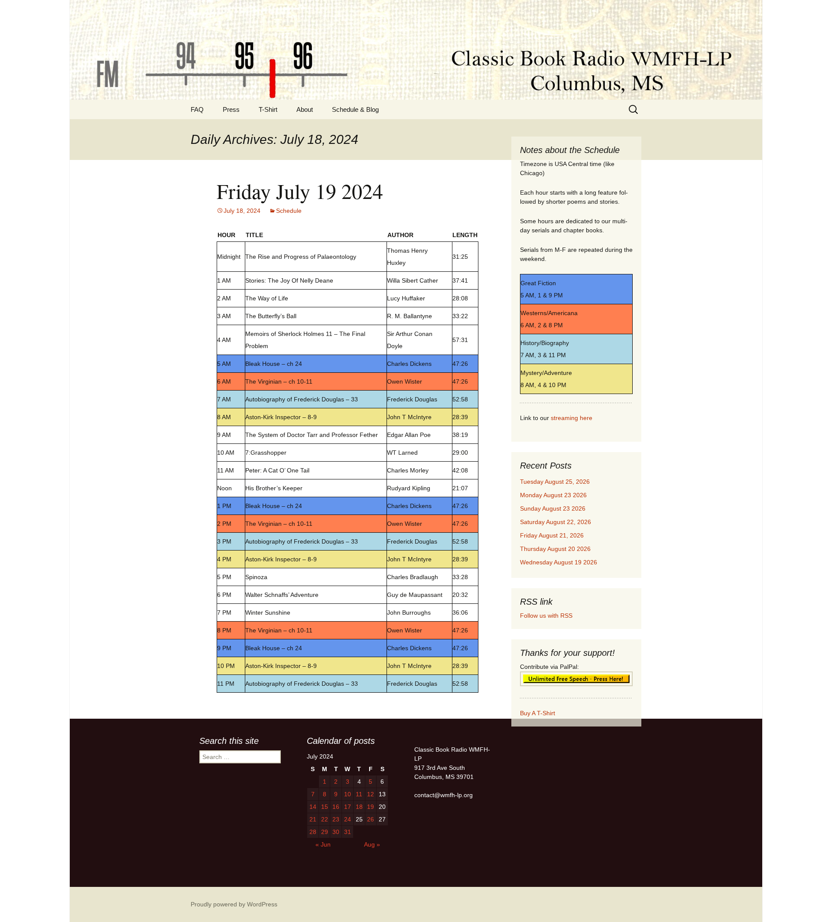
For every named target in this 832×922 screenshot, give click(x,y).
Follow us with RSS (546, 615)
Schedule (289, 210)
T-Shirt (268, 109)
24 (347, 819)
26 (370, 819)
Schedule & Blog (355, 109)
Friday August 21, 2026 (552, 535)
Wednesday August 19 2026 (558, 562)
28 (312, 831)
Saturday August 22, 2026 (555, 521)
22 (324, 819)
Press (231, 109)
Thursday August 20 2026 (555, 548)
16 (335, 806)
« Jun (323, 844)
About (304, 109)
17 (347, 806)
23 (335, 819)
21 (312, 819)
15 (324, 806)
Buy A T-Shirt (537, 713)
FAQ (197, 109)
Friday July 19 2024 (300, 191)
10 (347, 794)
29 (324, 831)
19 (370, 806)
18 (359, 806)
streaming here (571, 417)
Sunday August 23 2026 (552, 508)
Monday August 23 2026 (553, 495)
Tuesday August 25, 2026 (555, 481)
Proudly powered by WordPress (234, 904)
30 (335, 831)
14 (312, 806)
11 (359, 794)
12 (370, 794)
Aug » (372, 844)
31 (347, 831)
